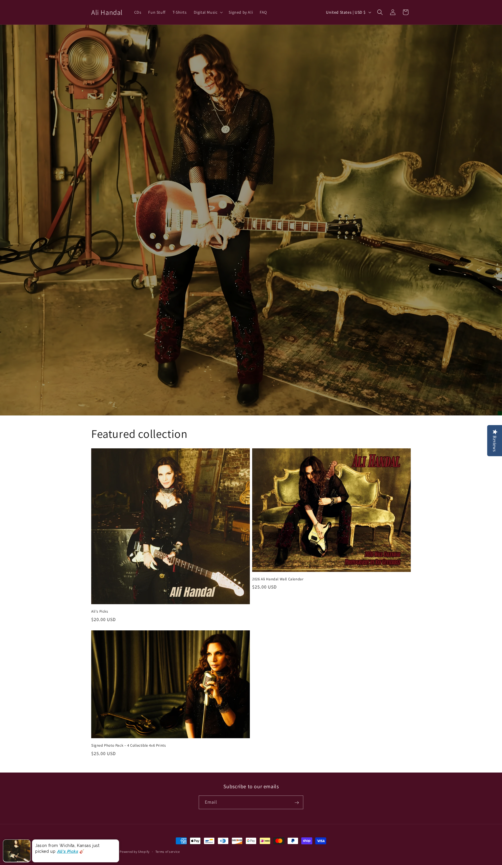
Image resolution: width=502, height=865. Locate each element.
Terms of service (167, 851)
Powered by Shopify (135, 852)
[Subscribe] (296, 802)
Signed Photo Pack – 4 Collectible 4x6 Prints (128, 745)
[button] (207, 12)
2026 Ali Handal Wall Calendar (277, 579)
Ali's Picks (99, 611)
